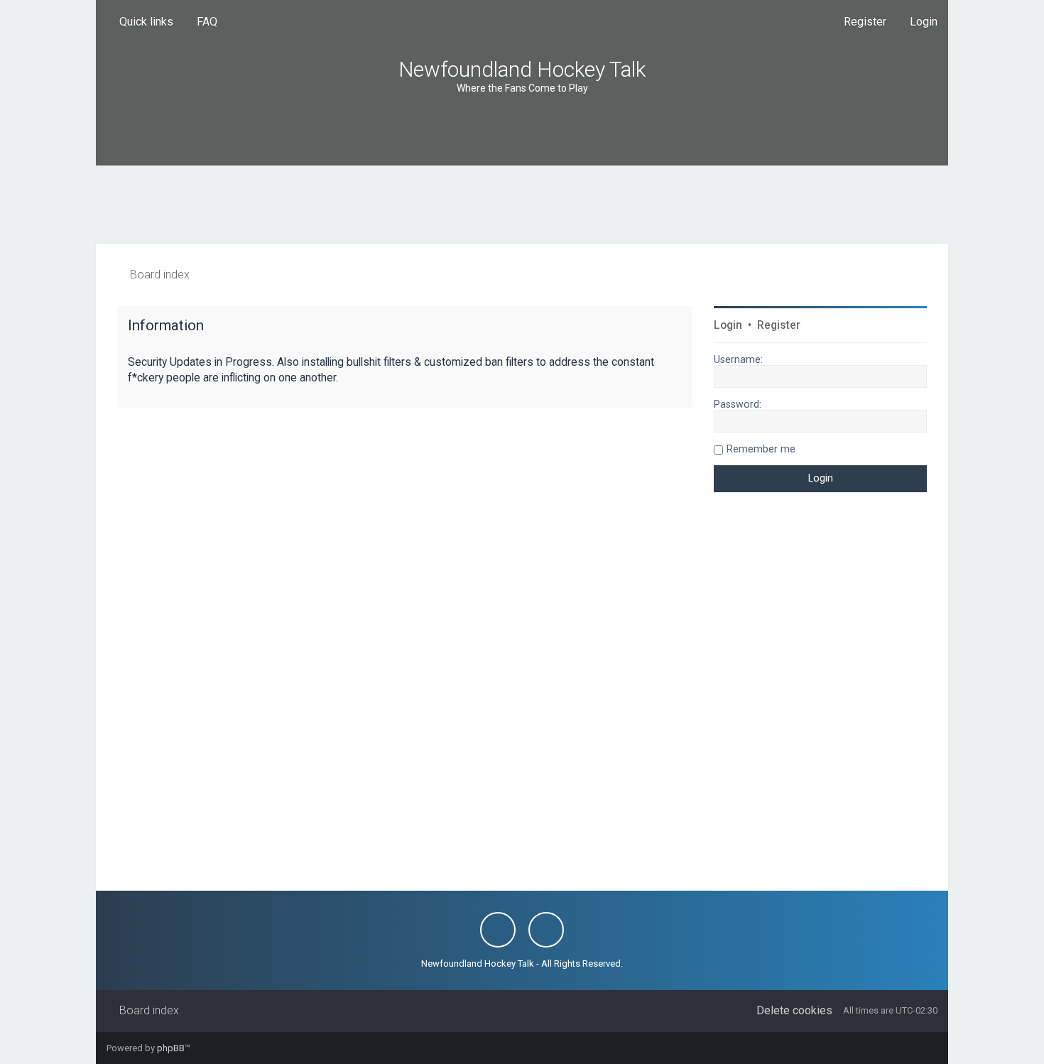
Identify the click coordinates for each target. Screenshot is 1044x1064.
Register (778, 325)
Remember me (761, 449)
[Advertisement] (522, 205)
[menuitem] (200, 22)
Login (728, 325)
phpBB (171, 1048)
